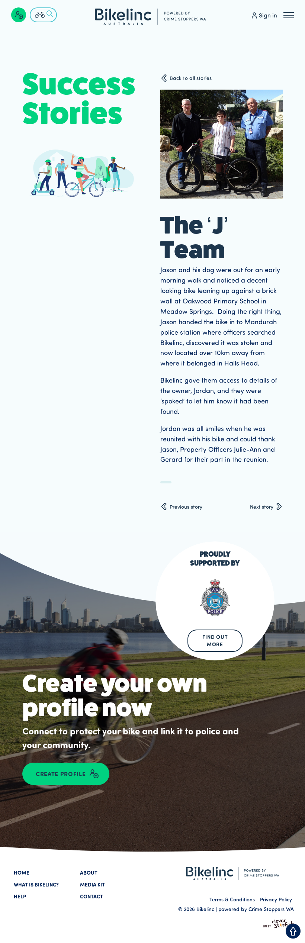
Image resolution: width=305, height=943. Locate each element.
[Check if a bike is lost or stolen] (43, 14)
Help (20, 896)
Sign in (268, 15)
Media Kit (92, 884)
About (88, 872)
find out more (215, 640)
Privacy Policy (276, 899)
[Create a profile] (18, 14)
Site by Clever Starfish (278, 923)
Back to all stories (191, 77)
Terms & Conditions (232, 899)
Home (21, 872)
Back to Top (293, 931)
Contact (91, 896)
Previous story (186, 506)
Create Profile (61, 774)
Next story (261, 506)
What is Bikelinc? (36, 884)
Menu (288, 15)
